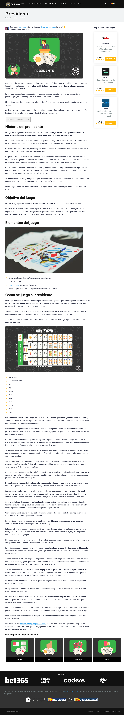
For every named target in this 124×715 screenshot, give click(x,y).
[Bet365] (105, 75)
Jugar (109, 89)
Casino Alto (8, 18)
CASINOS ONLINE (35, 4)
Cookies (98, 711)
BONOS (63, 4)
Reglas (15, 18)
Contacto (90, 711)
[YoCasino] (105, 41)
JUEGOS (72, 4)
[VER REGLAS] (20, 647)
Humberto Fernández (48, 27)
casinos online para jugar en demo (33, 624)
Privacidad (106, 711)
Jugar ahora (109, 58)
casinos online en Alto (71, 692)
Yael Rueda (22, 27)
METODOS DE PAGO (51, 4)
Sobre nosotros (116, 711)
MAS (79, 4)
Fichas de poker (14, 285)
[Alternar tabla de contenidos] (26, 119)
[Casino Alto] (15, 3)
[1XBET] (105, 106)
